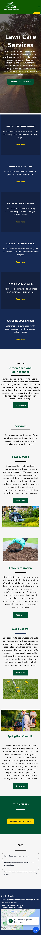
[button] (39, 7)
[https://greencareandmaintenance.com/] (11, 7)
